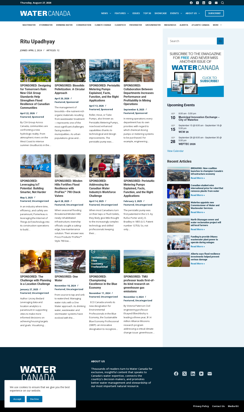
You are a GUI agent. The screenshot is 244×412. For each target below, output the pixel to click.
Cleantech (120, 25)
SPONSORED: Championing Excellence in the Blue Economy (103, 282)
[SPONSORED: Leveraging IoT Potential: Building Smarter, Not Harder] (35, 166)
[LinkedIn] (203, 2)
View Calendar (175, 151)
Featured (25, 116)
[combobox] (192, 41)
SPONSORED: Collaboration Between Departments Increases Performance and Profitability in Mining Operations (139, 95)
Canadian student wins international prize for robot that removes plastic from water (207, 188)
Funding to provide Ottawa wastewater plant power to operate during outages (204, 239)
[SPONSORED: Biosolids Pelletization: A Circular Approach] (70, 70)
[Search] (222, 2)
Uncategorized (40, 201)
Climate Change (103, 25)
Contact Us (218, 406)
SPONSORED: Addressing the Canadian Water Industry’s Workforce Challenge (102, 188)
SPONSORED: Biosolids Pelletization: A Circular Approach (70, 89)
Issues (136, 13)
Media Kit (233, 406)
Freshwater (135, 25)
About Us (191, 13)
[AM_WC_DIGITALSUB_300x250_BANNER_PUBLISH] (195, 73)
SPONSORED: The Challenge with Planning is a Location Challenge (35, 280)
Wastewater (29, 25)
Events (174, 13)
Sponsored (38, 116)
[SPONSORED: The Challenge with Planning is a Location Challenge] (35, 261)
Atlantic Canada (200, 25)
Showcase (161, 13)
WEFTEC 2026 (187, 144)
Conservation (83, 25)
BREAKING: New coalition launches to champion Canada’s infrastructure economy (207, 171)
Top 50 (147, 13)
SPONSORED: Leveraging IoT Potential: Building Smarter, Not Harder (33, 186)
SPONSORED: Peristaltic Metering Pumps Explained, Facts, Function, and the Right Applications (104, 93)
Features (120, 13)
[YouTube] (210, 2)
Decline (34, 399)
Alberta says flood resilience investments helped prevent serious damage (205, 256)
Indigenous (170, 25)
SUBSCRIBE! (214, 13)
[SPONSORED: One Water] (70, 261)
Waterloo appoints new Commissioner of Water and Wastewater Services (205, 205)
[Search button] (220, 41)
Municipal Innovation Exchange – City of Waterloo (199, 118)
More (215, 25)
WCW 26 (184, 132)
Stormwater (46, 25)
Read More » (198, 178)
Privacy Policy (201, 406)
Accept (17, 399)
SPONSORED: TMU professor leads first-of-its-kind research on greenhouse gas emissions (139, 284)
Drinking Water (64, 25)
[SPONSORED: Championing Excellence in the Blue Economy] (104, 261)
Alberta (184, 25)
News (104, 13)
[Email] (216, 2)
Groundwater (153, 25)
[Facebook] (191, 2)
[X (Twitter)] (197, 2)
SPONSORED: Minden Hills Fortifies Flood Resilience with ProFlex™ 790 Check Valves (68, 188)
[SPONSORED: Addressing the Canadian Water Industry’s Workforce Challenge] (104, 166)
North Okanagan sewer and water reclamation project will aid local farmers (206, 222)
